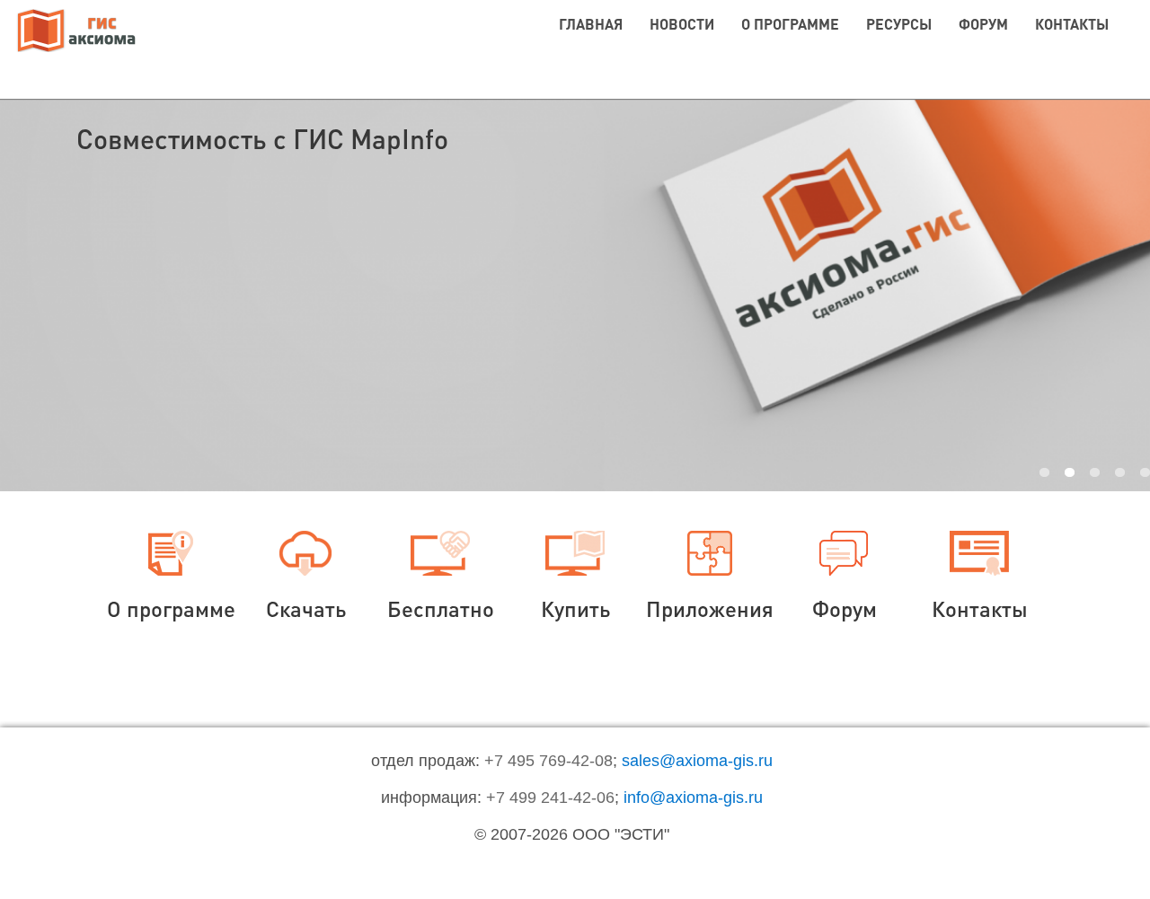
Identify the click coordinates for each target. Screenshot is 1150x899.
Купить (575, 608)
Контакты (1072, 23)
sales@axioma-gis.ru (697, 761)
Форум (983, 23)
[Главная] (76, 32)
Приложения (710, 608)
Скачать (306, 608)
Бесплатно (440, 608)
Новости (682, 23)
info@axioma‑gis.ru (693, 797)
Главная (591, 23)
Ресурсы (899, 23)
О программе (790, 23)
